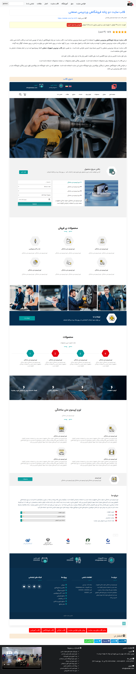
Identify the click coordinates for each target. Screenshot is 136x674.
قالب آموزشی (35, 630)
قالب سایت (55, 3)
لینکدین (121, 641)
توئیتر (97, 641)
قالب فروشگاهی (48, 630)
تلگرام (114, 641)
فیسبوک (105, 641)
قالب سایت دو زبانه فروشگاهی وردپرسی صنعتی (97, 12)
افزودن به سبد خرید (74, 24)
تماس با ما (30, 3)
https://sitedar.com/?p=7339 (67, 18)
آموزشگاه (65, 3)
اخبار (46, 3)
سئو (72, 3)
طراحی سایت (81, 3)
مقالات (39, 3)
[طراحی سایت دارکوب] (130, 3)
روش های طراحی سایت (76, 630)
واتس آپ (88, 641)
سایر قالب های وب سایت (97, 630)
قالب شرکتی (61, 630)
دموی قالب (68, 79)
